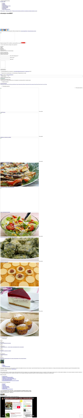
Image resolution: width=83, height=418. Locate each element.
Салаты (41, 84)
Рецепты (3, 4)
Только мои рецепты (5, 386)
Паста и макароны (32, 84)
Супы (44, 84)
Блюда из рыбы (12, 84)
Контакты (4, 383)
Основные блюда (27, 84)
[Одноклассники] (2, 30)
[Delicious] (7, 30)
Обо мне (3, 384)
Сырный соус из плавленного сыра (6, 162)
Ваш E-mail (12, 57)
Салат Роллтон (2, 112)
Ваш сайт (11, 59)
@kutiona (3, 365)
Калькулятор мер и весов (6, 5)
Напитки (24, 84)
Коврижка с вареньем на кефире (5, 137)
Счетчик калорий (5, 6)
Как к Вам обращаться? (14, 55)
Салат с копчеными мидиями (5, 212)
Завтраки (20, 84)
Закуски (22, 84)
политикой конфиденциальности (19, 71)
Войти (1, 74)
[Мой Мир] (3, 30)
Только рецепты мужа (5, 387)
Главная (3, 3)
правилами (27, 71)
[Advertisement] (29, 22)
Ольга (3, 364)
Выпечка (15, 84)
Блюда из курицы (4, 84)
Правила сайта (4, 388)
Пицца (39, 84)
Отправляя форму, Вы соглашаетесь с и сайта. (16, 71)
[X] (5, 30)
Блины (1, 84)
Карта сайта (4, 385)
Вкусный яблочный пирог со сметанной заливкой (10, 380)
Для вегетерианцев (3, 83)
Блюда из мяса (8, 84)
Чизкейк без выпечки (3, 354)
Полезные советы (5, 7)
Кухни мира (4, 8)
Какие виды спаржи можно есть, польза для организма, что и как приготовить (13, 358)
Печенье (35, 84)
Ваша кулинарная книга (6, 9)
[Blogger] (6, 30)
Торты (46, 84)
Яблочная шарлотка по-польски (5, 343)
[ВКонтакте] (1, 30)
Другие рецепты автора (6, 366)
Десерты (17, 84)
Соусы (43, 84)
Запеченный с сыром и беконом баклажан (7, 187)
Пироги (37, 84)
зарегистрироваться (10, 74)
